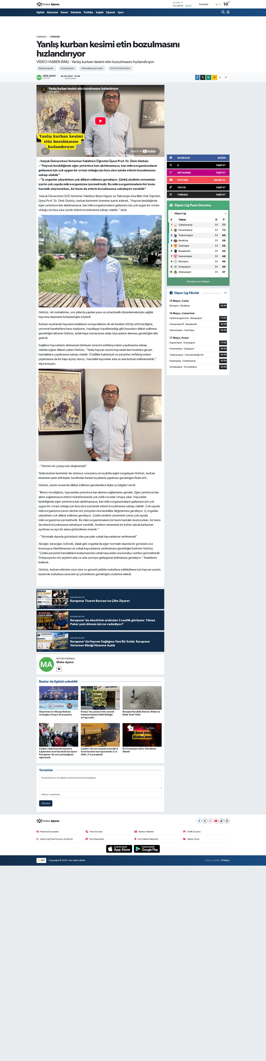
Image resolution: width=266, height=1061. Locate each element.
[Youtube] (215, 820)
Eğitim (40, 12)
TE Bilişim (225, 860)
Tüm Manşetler (96, 839)
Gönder (45, 803)
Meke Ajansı (65, 662)
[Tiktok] (221, 820)
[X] (204, 820)
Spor (121, 12)
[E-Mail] (59, 669)
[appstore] (119, 848)
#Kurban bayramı (46, 68)
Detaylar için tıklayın (198, 281)
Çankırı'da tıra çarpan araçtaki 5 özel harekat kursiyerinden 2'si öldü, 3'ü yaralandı (99, 751)
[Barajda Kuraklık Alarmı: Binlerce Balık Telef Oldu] (142, 698)
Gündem (76, 12)
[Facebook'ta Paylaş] (197, 77)
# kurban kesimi (67, 68)
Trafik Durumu (194, 831)
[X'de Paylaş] (202, 77)
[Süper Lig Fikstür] (225, 293)
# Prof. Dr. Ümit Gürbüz (120, 68)
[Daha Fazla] (214, 77)
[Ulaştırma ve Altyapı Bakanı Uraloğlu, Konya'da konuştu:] (58, 698)
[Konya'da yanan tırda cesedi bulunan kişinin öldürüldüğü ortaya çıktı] (100, 698)
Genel (64, 12)
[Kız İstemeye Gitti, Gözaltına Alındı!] (142, 734)
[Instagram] (210, 820)
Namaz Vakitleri (146, 831)
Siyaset (110, 12)
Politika (88, 12)
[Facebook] (199, 820)
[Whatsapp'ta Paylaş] (208, 77)
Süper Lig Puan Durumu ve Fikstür (56, 839)
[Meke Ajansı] (48, 4)
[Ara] (223, 12)
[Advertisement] (199, 118)
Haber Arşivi (193, 839)
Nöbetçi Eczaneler (49, 831)
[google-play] (147, 848)
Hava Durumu (96, 831)
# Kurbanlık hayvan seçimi (92, 68)
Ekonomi (52, 12)
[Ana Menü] (227, 12)
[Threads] (227, 820)
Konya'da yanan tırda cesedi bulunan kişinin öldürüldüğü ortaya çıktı (97, 714)
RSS (43, 860)
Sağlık (99, 12)
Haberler (41, 37)
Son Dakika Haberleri (148, 839)
